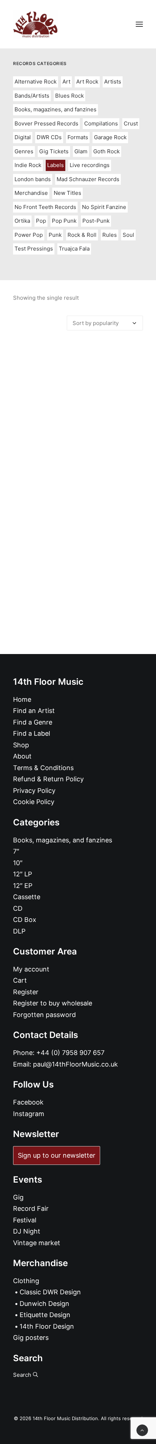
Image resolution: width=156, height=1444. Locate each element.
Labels (55, 165)
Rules (109, 234)
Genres (24, 151)
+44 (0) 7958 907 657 (70, 1052)
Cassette (26, 897)
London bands (33, 179)
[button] (139, 24)
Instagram (28, 1114)
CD (17, 908)
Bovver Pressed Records (46, 123)
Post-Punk (96, 220)
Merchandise (31, 192)
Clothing (26, 1281)
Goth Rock (106, 151)
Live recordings (90, 165)
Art (66, 81)
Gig (18, 1197)
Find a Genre (32, 722)
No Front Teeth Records (45, 207)
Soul (128, 234)
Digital (23, 137)
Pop (41, 220)
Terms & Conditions (43, 768)
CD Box (24, 919)
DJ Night (26, 1231)
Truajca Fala (74, 248)
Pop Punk (64, 220)
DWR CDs (49, 137)
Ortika (22, 220)
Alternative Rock (36, 81)
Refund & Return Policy (48, 779)
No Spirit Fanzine (104, 207)
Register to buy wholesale (52, 1003)
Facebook (28, 1102)
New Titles (67, 192)
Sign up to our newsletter (56, 1155)
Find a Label (31, 733)
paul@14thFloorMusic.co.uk (75, 1064)
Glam (80, 151)
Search (23, 1374)
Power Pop (29, 234)
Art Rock (87, 81)
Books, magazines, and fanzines (56, 109)
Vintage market (36, 1243)
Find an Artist (34, 710)
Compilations (101, 123)
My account (31, 969)
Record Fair (31, 1208)
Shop (21, 745)
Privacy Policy (34, 790)
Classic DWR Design (50, 1292)
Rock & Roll (82, 234)
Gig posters (31, 1337)
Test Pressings (34, 248)
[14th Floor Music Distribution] (35, 24)
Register (25, 992)
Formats (77, 137)
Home (22, 699)
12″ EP (22, 885)
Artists (112, 81)
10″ (17, 863)
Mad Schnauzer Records (88, 179)
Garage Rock (110, 137)
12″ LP (22, 874)
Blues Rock (69, 95)
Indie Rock (28, 165)
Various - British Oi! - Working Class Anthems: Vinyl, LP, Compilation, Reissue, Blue (78, 500)
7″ (16, 851)
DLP (19, 931)
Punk (55, 234)
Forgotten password (44, 1014)
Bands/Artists (32, 95)
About (22, 756)
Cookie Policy (33, 802)
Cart (20, 980)
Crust (131, 123)
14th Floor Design (47, 1326)
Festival (24, 1220)
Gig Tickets (54, 151)
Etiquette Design (45, 1315)
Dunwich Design (44, 1303)
